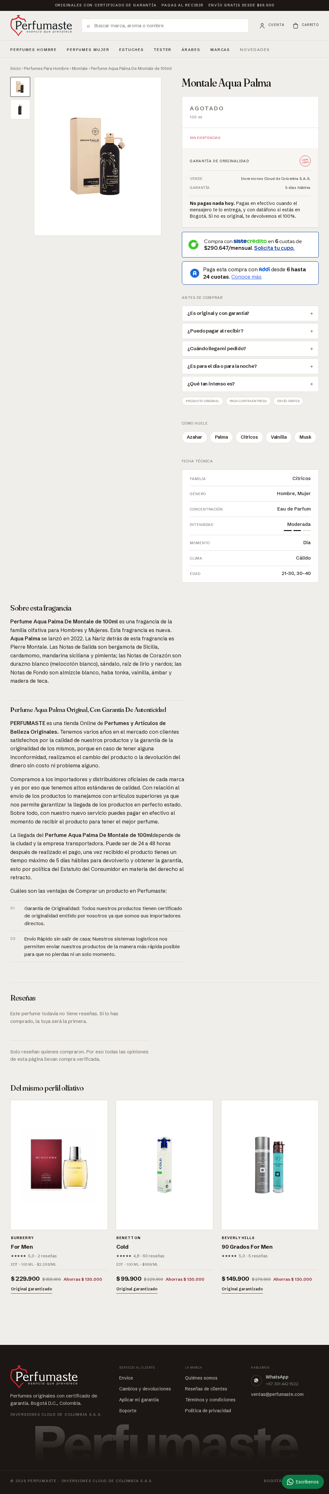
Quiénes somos (201, 1378)
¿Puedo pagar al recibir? (215, 331)
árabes (191, 49)
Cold (122, 1246)
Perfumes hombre (33, 49)
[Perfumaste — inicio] (41, 25)
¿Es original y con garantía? (218, 313)
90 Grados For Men (247, 1246)
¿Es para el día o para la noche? (222, 366)
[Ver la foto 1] (20, 87)
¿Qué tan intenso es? (211, 384)
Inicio (15, 68)
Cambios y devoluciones (145, 1389)
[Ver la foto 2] (20, 109)
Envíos (126, 1378)
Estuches (131, 49)
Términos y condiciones (210, 1400)
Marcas (220, 49)
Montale (80, 68)
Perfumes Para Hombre (46, 68)
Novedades (255, 49)
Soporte (128, 1411)
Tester (163, 49)
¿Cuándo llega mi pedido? (216, 348)
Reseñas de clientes (206, 1389)
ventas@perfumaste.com (277, 1394)
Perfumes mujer (88, 49)
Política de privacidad (208, 1411)
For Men (22, 1246)
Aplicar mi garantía (139, 1400)
